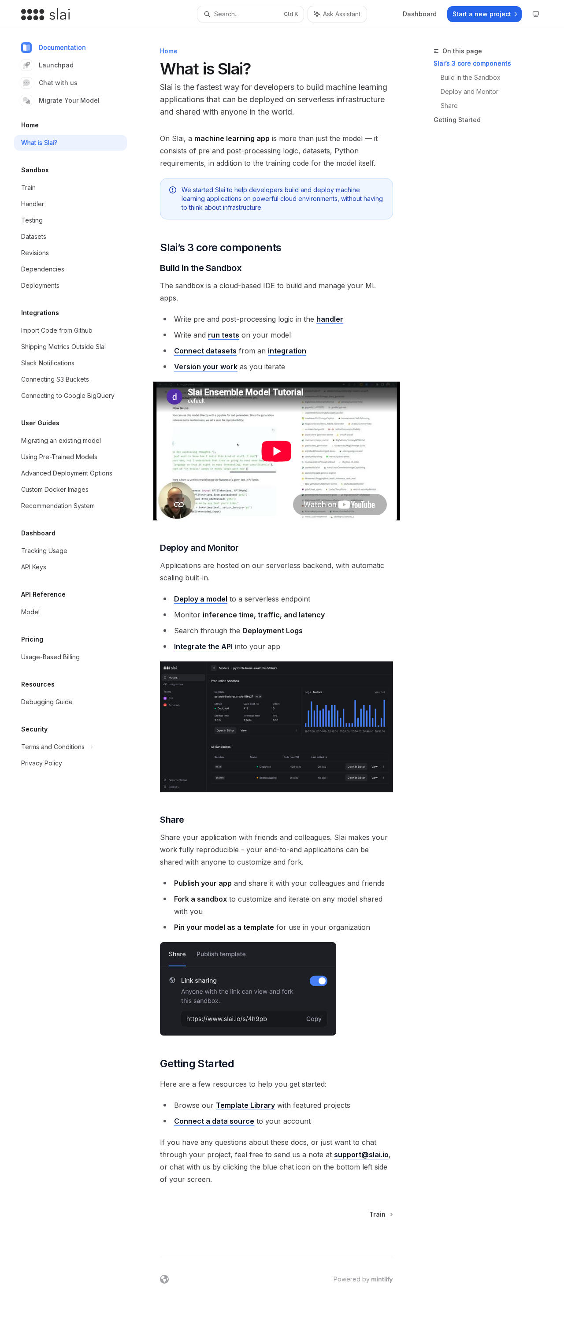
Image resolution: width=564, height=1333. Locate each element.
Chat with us (58, 82)
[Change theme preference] (536, 14)
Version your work (205, 366)
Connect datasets (205, 350)
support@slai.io (361, 1154)
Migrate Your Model (69, 100)
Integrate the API (203, 646)
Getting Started (457, 119)
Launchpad (56, 65)
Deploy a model (200, 598)
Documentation (62, 47)
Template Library (245, 1105)
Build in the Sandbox (471, 77)
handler (329, 319)
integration (287, 350)
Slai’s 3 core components (472, 63)
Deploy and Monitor (469, 91)
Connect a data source (214, 1121)
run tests (223, 334)
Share (449, 105)
